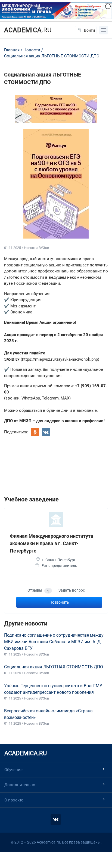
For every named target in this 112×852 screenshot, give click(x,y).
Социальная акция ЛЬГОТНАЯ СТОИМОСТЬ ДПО (53, 666)
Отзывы (38, 590)
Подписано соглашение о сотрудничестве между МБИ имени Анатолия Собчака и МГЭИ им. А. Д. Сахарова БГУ (54, 642)
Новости (31, 50)
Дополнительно (19, 784)
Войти (89, 30)
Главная (12, 50)
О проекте (13, 800)
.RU (28, 30)
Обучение (13, 769)
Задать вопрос (71, 590)
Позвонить (59, 602)
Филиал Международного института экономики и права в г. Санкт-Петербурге (51, 543)
